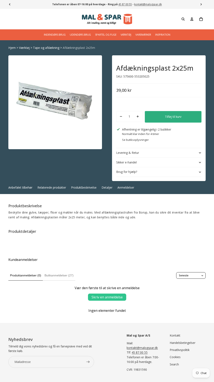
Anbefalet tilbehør (20, 187)
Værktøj (24, 48)
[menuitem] (55, 34)
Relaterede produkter (51, 187)
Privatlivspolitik (180, 350)
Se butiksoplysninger (135, 140)
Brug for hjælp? (126, 172)
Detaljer (107, 187)
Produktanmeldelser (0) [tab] (25, 275)
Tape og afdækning (46, 48)
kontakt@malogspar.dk (148, 4)
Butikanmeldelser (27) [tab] (59, 275)
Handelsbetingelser (182, 343)
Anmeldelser (125, 187)
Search (174, 364)
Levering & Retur (127, 153)
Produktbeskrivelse (84, 187)
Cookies (175, 357)
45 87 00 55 (125, 4)
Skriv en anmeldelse (107, 297)
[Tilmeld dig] (88, 362)
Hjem (12, 48)
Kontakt (175, 335)
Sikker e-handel (126, 162)
